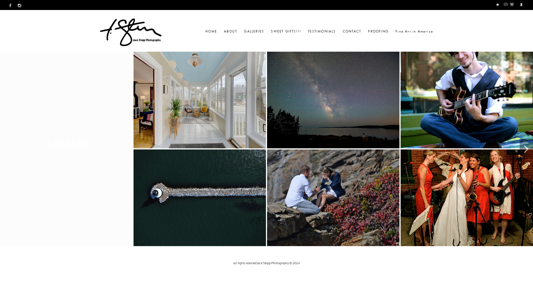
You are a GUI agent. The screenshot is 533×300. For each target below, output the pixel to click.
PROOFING (379, 31)
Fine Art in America (414, 31)
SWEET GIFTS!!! (286, 31)
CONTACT (353, 31)
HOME (211, 31)
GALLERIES (254, 31)
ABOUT (231, 31)
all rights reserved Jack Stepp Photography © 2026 (266, 263)
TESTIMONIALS (322, 31)
